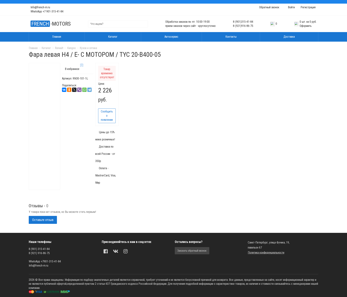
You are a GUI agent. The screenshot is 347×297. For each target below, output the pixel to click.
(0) (81, 65)
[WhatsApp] (84, 90)
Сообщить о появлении (107, 115)
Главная (56, 36)
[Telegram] (89, 90)
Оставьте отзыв (42, 220)
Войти (291, 7)
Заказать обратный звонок (192, 250)
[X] (74, 90)
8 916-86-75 (243, 26)
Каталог (112, 36)
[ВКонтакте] (64, 90)
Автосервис (171, 36)
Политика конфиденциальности (266, 252)
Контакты (231, 36)
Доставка (289, 36)
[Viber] (79, 90)
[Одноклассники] (69, 90)
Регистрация (308, 7)
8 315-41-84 (243, 21)
